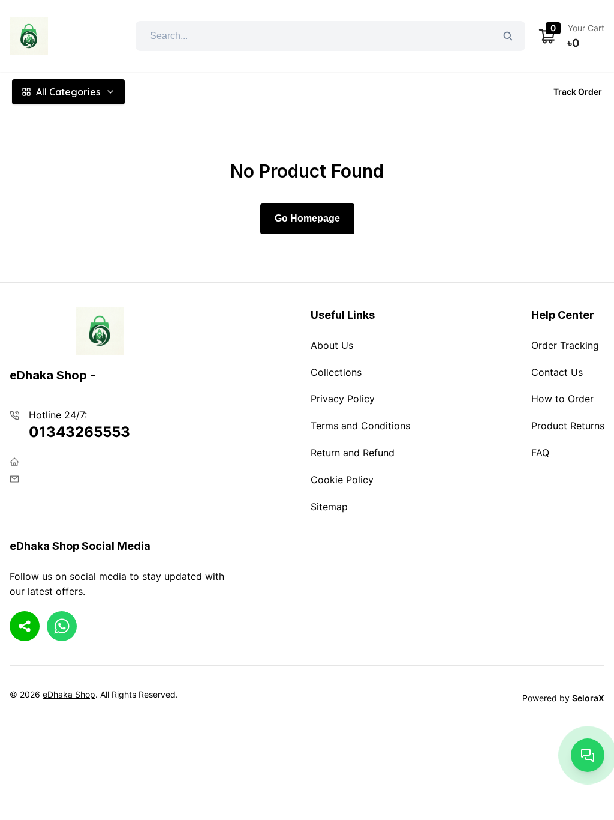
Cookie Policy (342, 480)
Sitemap (329, 507)
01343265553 (79, 432)
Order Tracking (565, 345)
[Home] (29, 36)
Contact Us (557, 372)
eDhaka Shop (69, 694)
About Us (332, 345)
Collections (336, 372)
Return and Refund (353, 453)
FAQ (540, 453)
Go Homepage (307, 218)
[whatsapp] (62, 626)
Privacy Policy (343, 399)
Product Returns (567, 426)
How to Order (562, 399)
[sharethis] (25, 626)
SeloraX (588, 698)
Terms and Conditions (360, 426)
